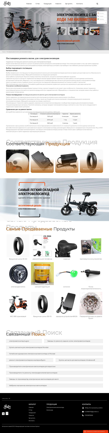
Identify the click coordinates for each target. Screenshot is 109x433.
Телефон (101, 16)
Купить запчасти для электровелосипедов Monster (29, 347)
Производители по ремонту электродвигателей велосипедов (33, 373)
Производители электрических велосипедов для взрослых (32, 366)
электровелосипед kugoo (19, 341)
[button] (100, 161)
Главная (4, 51)
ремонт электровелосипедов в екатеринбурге (27, 360)
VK (9, 398)
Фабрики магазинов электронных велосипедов (28, 385)
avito (6, 398)
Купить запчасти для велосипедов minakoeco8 (77, 360)
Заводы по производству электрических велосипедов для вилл (34, 379)
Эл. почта (102, 13)
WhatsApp (102, 19)
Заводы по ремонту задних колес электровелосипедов (68, 341)
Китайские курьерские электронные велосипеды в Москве (32, 354)
